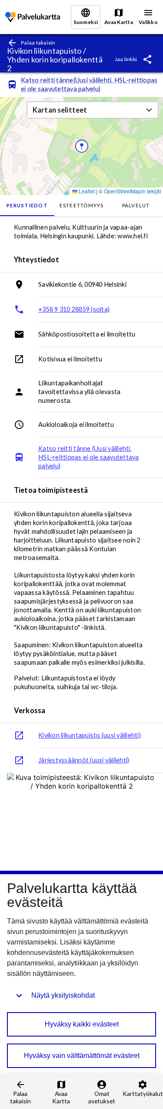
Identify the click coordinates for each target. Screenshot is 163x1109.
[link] (32, 17)
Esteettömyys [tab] (82, 205)
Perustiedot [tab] (27, 205)
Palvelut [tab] (136, 205)
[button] (92, 110)
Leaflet (86, 191)
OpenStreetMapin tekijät (132, 191)
